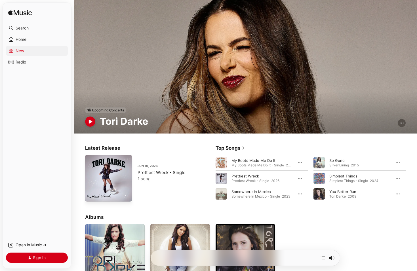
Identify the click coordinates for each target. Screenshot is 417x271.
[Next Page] (411, 178)
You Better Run (342, 191)
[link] (230, 148)
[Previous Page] (210, 178)
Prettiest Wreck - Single (162, 172)
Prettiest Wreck (245, 175)
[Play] (90, 122)
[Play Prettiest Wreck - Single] (92, 194)
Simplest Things (343, 175)
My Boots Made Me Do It (253, 160)
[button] (37, 28)
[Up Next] (322, 258)
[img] (20, 13)
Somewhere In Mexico (251, 191)
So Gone (337, 160)
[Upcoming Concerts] (105, 110)
